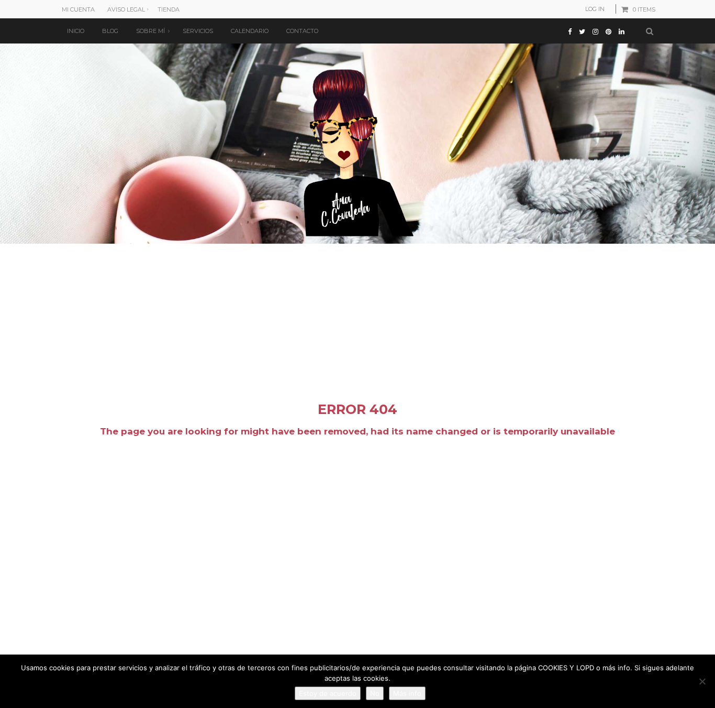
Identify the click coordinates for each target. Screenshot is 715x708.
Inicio (75, 31)
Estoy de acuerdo (327, 693)
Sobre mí (150, 31)
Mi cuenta (78, 9)
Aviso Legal (126, 9)
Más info (407, 693)
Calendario (250, 31)
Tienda (169, 9)
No (374, 693)
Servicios (198, 31)
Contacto (302, 31)
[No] (702, 681)
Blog (110, 31)
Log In (595, 9)
